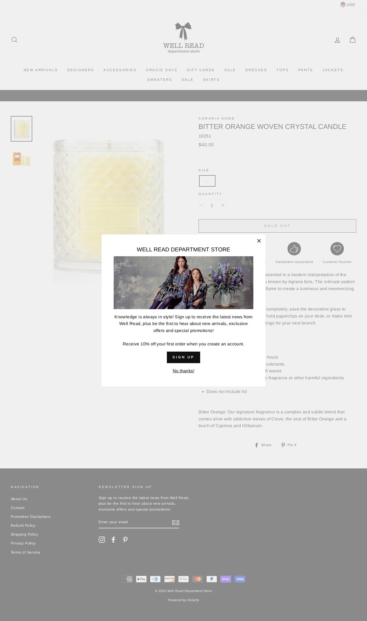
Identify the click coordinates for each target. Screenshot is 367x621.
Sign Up (183, 357)
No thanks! (183, 371)
